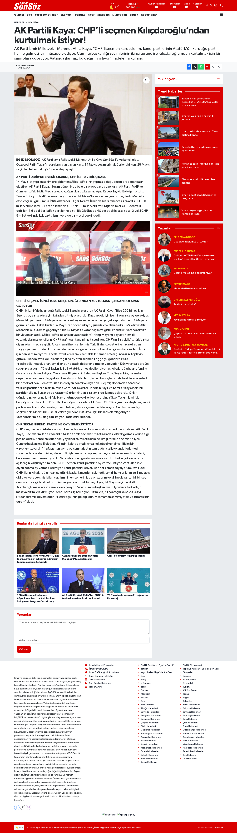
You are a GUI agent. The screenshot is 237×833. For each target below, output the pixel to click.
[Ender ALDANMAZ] (164, 255)
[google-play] (126, 814)
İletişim (144, 669)
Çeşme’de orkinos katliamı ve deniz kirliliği (194, 335)
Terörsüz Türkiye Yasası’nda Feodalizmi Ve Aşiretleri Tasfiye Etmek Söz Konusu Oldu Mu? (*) (196, 351)
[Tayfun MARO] (164, 286)
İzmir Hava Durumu (98, 669)
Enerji (143, 679)
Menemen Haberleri (151, 748)
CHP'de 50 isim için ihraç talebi (126, 555)
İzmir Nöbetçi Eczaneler (101, 665)
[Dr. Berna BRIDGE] (164, 239)
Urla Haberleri (190, 758)
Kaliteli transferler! (184, 304)
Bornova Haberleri (150, 719)
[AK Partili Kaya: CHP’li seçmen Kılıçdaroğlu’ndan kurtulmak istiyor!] (83, 114)
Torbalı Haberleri (149, 758)
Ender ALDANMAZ (184, 251)
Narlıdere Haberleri (193, 748)
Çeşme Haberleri (149, 722)
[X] (22, 807)
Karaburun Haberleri (193, 733)
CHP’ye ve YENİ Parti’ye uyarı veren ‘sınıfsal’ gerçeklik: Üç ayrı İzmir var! (194, 257)
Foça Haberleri (190, 726)
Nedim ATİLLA (181, 315)
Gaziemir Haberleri (150, 730)
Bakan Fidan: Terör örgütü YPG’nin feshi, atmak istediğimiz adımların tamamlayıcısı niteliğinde (38, 558)
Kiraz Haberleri (148, 740)
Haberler (19, 22)
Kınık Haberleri (190, 740)
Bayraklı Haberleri (192, 712)
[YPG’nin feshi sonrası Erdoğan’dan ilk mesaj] (128, 580)
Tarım (143, 687)
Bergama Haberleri (151, 715)
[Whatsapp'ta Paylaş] (201, 67)
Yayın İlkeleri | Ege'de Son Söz (156, 672)
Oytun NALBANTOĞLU (186, 300)
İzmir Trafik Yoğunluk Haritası (104, 672)
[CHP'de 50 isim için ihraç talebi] (128, 541)
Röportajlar (149, 14)
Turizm (186, 687)
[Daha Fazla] (207, 67)
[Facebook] (17, 807)
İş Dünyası (146, 683)
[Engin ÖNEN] (164, 333)
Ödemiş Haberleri (150, 751)
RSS (21, 827)
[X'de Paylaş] (195, 67)
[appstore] (109, 814)
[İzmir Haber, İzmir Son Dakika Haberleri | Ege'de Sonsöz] (28, 6)
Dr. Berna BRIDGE (184, 237)
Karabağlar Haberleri (152, 733)
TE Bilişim (218, 827)
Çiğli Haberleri (190, 722)
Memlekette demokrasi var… (190, 288)
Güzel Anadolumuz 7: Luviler (190, 241)
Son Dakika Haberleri (100, 683)
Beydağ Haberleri (192, 715)
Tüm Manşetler (97, 679)
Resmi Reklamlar (149, 762)
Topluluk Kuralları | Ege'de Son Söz (201, 669)
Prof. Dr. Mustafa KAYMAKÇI (190, 345)
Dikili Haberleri (148, 726)
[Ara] (221, 6)
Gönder (24, 649)
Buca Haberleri (190, 719)
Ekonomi (66, 14)
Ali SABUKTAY (181, 268)
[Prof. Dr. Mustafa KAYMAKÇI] (164, 348)
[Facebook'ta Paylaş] (189, 67)
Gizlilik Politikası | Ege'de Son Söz (158, 665)
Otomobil (188, 683)
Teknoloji (187, 701)
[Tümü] (218, 79)
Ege (29, 14)
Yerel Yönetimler (46, 14)
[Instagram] (28, 807)
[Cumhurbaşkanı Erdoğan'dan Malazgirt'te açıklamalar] (83, 541)
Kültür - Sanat (190, 690)
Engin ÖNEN (181, 329)
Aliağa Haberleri (149, 708)
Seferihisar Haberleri (193, 751)
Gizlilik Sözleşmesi (192, 665)
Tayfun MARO (181, 284)
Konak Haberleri (149, 744)
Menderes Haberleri (193, 744)
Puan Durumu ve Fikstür (101, 676)
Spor (91, 14)
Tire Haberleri (190, 755)
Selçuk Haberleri (149, 755)
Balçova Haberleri (192, 708)
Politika (80, 14)
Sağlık (134, 14)
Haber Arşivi (95, 687)
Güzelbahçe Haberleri (194, 730)
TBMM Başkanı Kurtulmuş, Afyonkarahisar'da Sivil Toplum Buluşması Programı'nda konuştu (37, 598)
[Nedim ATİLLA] (164, 317)
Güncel (19, 14)
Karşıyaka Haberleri (151, 737)
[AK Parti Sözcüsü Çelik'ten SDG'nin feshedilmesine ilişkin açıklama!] (83, 580)
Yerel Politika (147, 704)
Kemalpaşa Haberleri (193, 737)
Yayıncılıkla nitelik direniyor (189, 319)
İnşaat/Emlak (189, 679)
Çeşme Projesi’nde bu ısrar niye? (192, 273)
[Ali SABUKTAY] (164, 270)
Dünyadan (119, 14)
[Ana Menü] (221, 14)
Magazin (103, 14)
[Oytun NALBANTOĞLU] (164, 302)
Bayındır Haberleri (150, 712)
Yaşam (186, 694)
